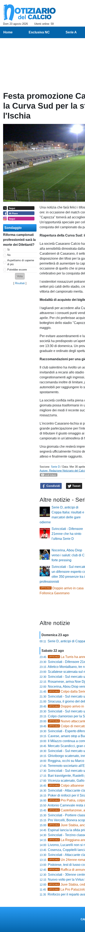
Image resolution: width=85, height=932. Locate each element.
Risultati (20, 283)
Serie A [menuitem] (71, 32)
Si (8, 249)
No (9, 255)
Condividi (53, 485)
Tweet (75, 485)
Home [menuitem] (8, 32)
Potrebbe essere (17, 269)
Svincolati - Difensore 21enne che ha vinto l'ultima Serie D (67, 533)
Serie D (55, 466)
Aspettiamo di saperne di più (20, 262)
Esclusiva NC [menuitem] (39, 32)
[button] (20, 276)
